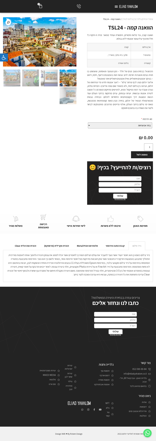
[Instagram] (88, 409)
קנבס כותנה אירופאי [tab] (115, 245)
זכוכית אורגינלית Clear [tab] (25, 245)
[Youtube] (100, 409)
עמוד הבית (148, 19)
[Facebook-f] (94, 409)
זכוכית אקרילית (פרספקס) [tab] (56, 245)
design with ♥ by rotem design (68, 433)
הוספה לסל (141, 154)
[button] (116, 6)
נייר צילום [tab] (137, 245)
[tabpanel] (78, 266)
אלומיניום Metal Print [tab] (87, 245)
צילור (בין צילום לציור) (132, 19)
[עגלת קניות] (41, 6)
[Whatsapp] (82, 409)
